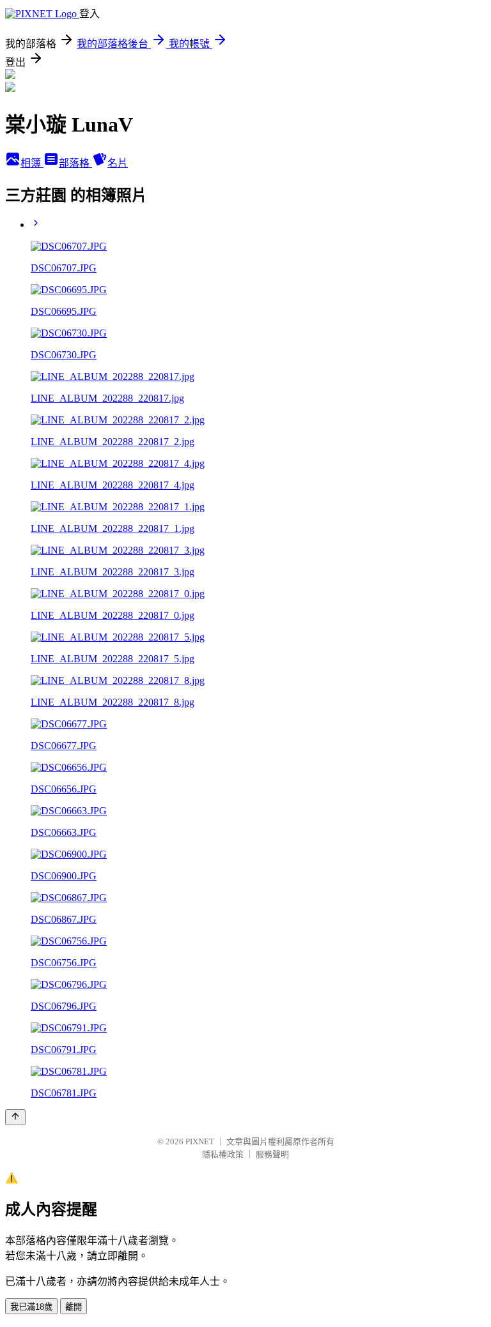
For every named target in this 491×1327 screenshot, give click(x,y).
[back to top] (15, 1117)
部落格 (75, 163)
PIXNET (199, 1141)
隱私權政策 (223, 1154)
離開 (73, 1307)
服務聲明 (272, 1154)
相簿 (31, 163)
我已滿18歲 (31, 1307)
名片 (117, 163)
